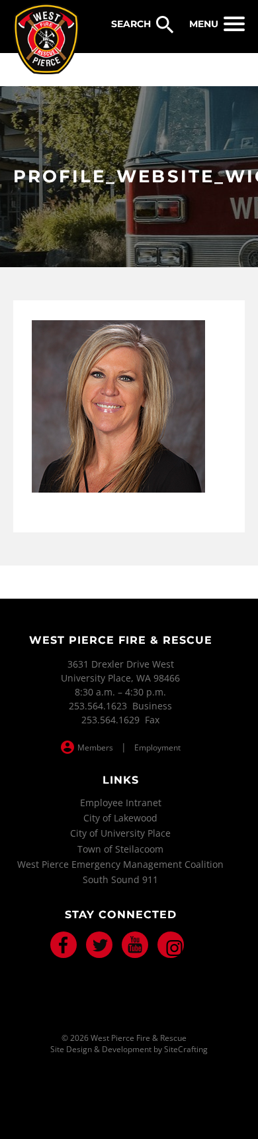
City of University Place (120, 833)
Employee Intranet (120, 802)
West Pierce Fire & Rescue (46, 39)
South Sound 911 (120, 879)
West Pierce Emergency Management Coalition (120, 864)
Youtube (135, 944)
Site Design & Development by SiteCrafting (129, 1049)
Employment (157, 747)
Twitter (99, 944)
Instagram (170, 944)
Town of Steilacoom (120, 849)
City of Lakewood (120, 817)
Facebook (63, 944)
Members (95, 747)
